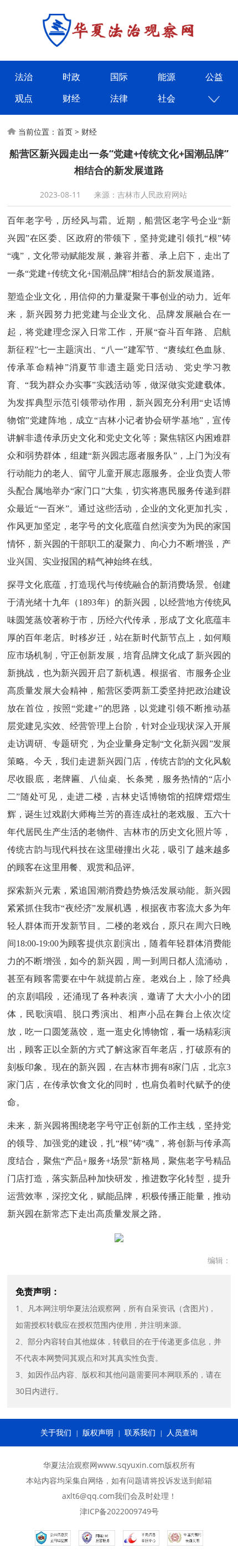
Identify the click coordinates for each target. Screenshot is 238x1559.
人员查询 (182, 1432)
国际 (119, 77)
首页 (65, 131)
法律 (119, 98)
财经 (71, 98)
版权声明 (97, 1432)
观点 (24, 98)
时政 (71, 77)
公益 (214, 77)
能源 (166, 77)
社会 (166, 98)
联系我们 (140, 1432)
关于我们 (55, 1432)
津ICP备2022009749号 (119, 1511)
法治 (24, 77)
